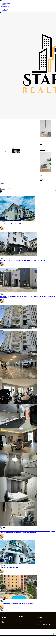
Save (1, 191)
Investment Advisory (4, 10)
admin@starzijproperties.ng (22, 621)
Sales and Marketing (17, 149)
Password (41, 141)
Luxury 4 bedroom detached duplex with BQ (10, 567)
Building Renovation (5, 11)
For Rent (1, 527)
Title (0, 188)
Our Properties (4, 4)
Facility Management (5, 9)
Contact (3, 620)
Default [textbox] (1, 195)
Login (40, 119)
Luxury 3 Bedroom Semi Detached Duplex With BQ (11, 223)
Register (43, 119)
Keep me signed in (43, 142)
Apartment (1, 258)
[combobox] (45, 179)
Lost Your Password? (43, 143)
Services (10, 3)
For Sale (1, 564)
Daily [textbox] (1, 190)
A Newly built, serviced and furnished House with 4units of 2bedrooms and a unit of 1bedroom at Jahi (23, 260)
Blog (3, 622)
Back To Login (42, 151)
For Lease (1, 599)
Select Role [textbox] (41, 179)
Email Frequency (2, 189)
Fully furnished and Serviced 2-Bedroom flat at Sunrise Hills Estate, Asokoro (17, 603)
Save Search (1, 187)
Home (13, 146)
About (3, 2)
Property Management (5, 8)
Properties (3, 183)
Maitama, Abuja (2, 299)
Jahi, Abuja (1, 262)
